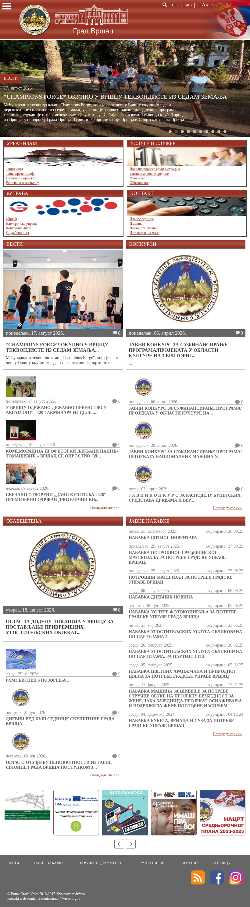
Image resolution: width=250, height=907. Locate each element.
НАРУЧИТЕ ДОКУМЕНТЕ (100, 863)
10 (225, 131)
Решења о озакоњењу (22, 183)
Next (131, 844)
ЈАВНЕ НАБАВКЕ (49, 863)
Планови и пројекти (21, 178)
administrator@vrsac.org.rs (60, 898)
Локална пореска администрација (155, 169)
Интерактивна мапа (144, 233)
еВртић (11, 219)
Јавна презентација (20, 173)
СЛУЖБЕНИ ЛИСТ (152, 863)
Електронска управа (21, 223)
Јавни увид (14, 169)
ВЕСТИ (13, 863)
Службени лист (17, 233)
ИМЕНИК (191, 863)
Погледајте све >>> (105, 507)
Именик (136, 223)
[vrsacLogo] (73, 38)
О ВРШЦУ (222, 863)
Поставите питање (143, 228)
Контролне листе (18, 228)
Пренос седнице (142, 219)
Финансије (137, 178)
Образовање (139, 183)
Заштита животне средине (149, 173)
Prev (119, 844)
